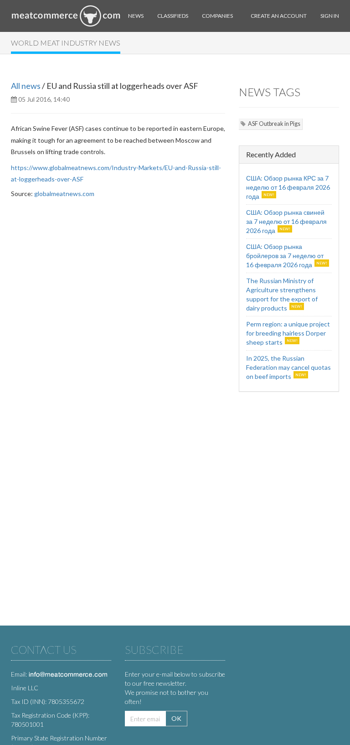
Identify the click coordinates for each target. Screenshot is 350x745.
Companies (217, 15)
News (136, 15)
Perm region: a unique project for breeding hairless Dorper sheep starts (288, 333)
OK (176, 718)
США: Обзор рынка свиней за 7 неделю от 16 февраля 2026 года (286, 221)
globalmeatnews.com (64, 193)
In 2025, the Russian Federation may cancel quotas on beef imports (288, 367)
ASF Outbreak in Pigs (274, 123)
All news (26, 86)
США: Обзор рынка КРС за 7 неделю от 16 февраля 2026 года (288, 187)
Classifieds (172, 15)
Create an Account (279, 15)
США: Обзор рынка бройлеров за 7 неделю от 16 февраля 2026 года (285, 256)
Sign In (329, 15)
